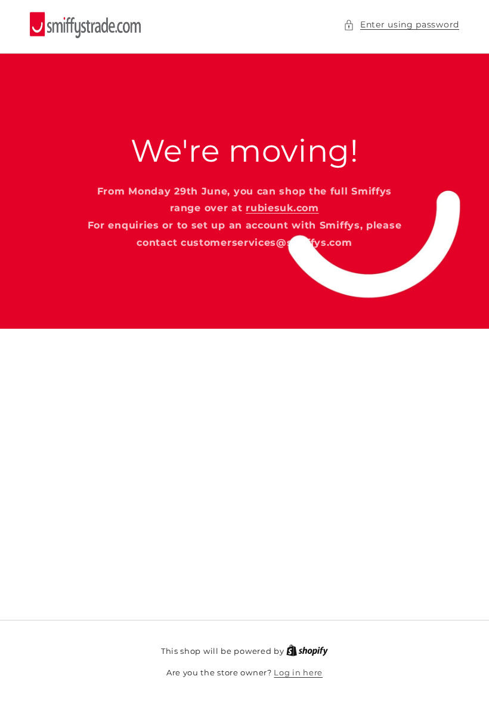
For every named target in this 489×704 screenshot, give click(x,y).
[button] (401, 24)
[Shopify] (307, 651)
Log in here (298, 672)
